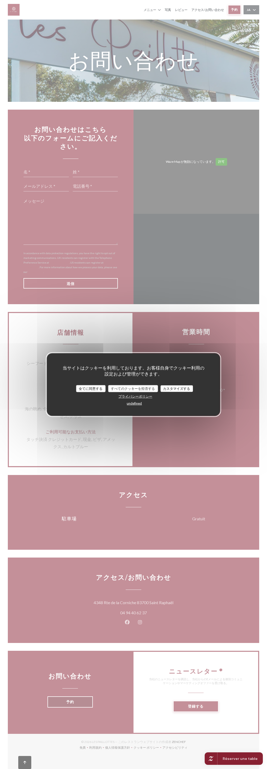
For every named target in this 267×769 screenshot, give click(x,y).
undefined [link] (134, 403)
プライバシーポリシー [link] (135, 396)
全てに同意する (90, 388)
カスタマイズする (176, 388)
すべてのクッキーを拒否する (133, 388)
